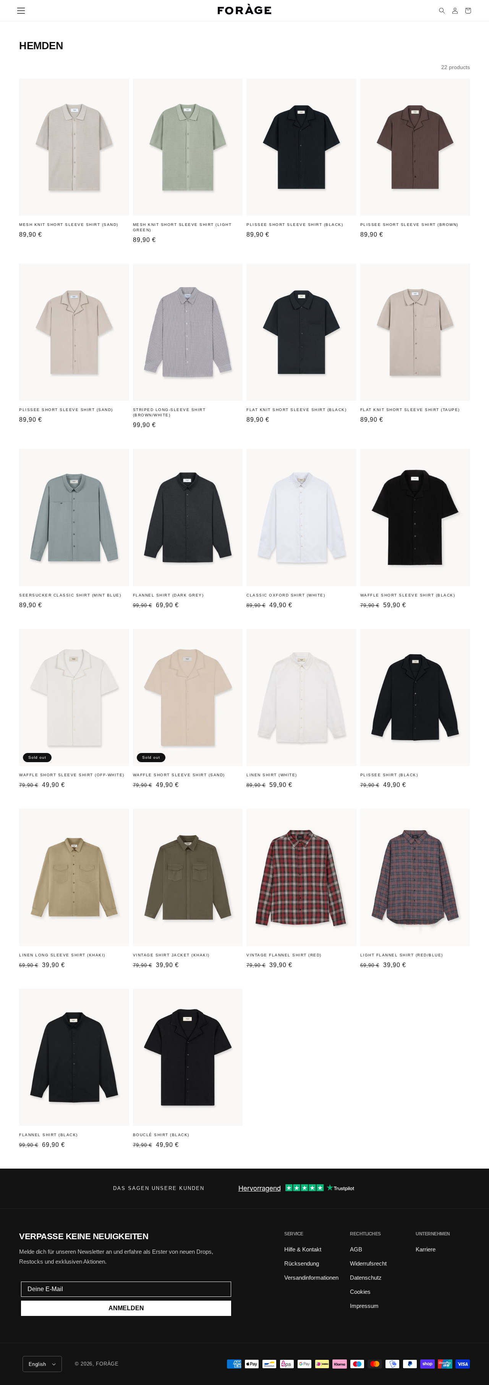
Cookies (360, 1291)
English (37, 1364)
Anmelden (126, 1308)
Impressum (364, 1306)
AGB (356, 1249)
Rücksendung (301, 1263)
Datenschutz (366, 1277)
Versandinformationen (311, 1277)
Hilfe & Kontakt (302, 1249)
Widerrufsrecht (368, 1263)
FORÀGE (107, 1364)
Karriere (426, 1249)
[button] (21, 10)
